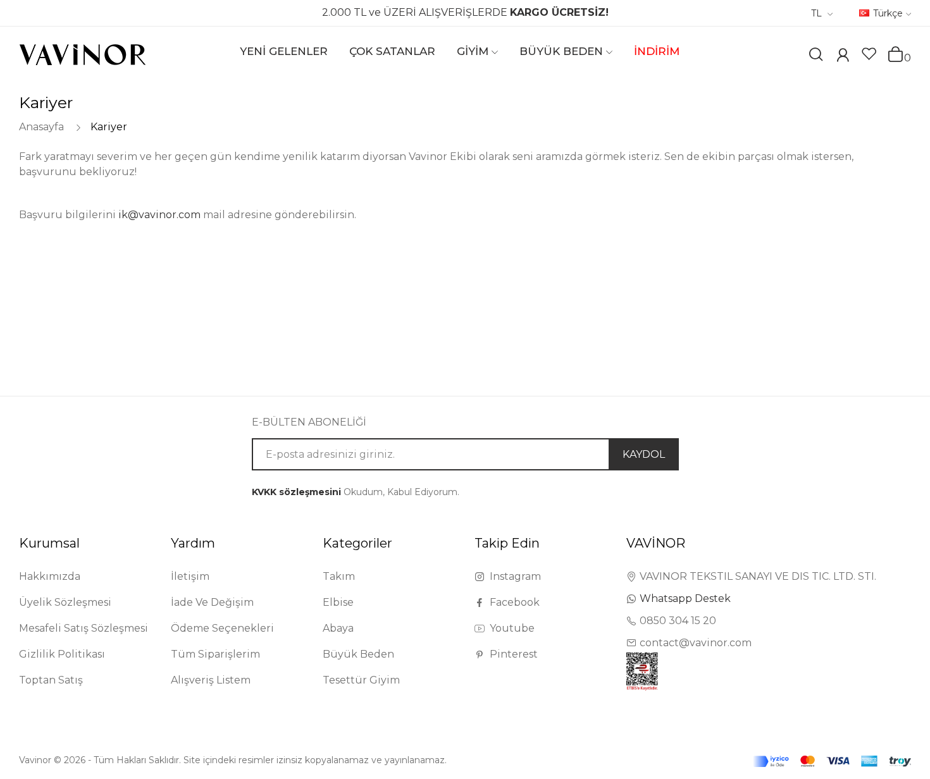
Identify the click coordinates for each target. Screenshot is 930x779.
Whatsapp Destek (685, 598)
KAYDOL (644, 454)
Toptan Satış (51, 680)
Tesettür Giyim (361, 680)
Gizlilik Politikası (62, 654)
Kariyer (108, 127)
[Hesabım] (842, 57)
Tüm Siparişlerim (215, 654)
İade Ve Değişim (212, 602)
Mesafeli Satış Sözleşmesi (83, 628)
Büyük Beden (358, 654)
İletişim (190, 576)
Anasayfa (41, 127)
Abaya (338, 628)
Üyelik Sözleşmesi (65, 602)
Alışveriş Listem (211, 680)
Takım (339, 576)
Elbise (338, 602)
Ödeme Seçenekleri (222, 628)
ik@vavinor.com (159, 215)
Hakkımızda (49, 576)
